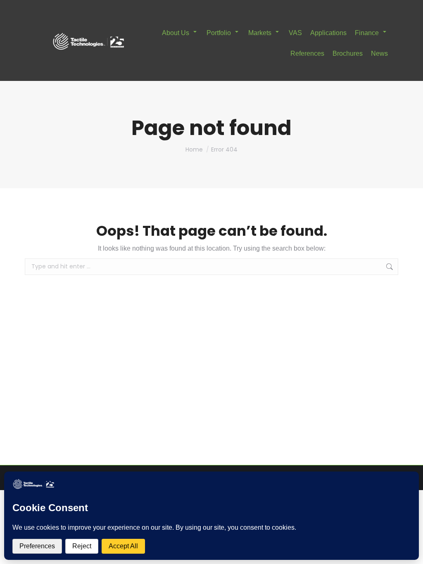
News (379, 53)
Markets (259, 32)
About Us (175, 32)
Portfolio (219, 32)
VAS (295, 32)
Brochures (348, 53)
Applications (328, 32)
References (307, 53)
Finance (367, 32)
